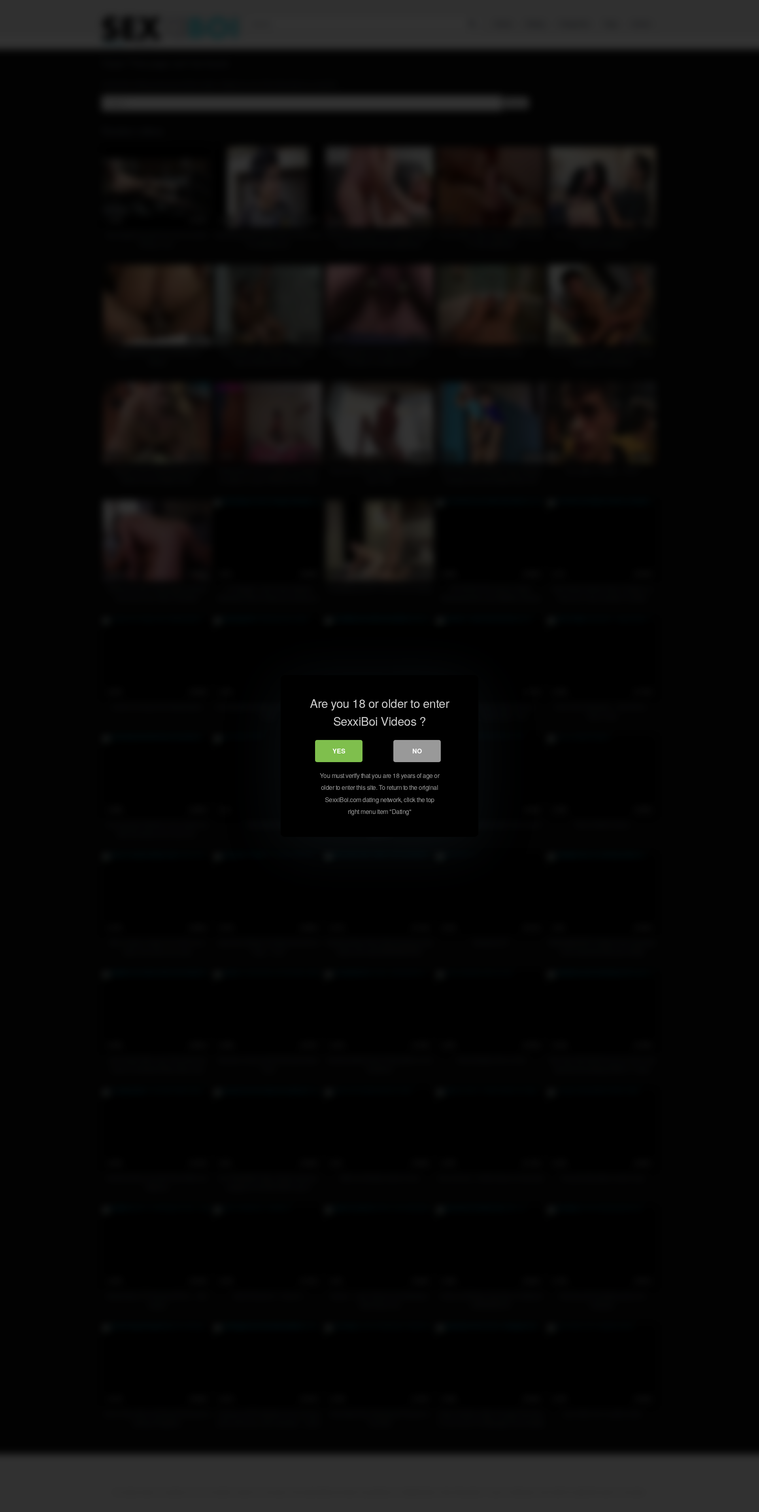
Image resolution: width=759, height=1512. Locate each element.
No (417, 750)
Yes (339, 750)
